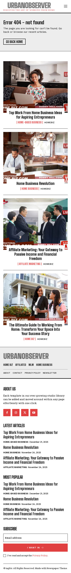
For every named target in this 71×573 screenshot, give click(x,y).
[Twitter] (24, 412)
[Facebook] (7, 412)
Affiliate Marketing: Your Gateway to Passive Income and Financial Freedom (35, 254)
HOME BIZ (30, 339)
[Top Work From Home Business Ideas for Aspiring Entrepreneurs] (35, 87)
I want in (33, 547)
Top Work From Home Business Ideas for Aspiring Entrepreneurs (35, 114)
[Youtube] (33, 412)
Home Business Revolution (35, 183)
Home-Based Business (30, 122)
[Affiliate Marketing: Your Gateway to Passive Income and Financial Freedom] (35, 224)
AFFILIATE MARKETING (29, 264)
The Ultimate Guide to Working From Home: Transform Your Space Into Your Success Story (35, 329)
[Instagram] (15, 412)
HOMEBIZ (49, 122)
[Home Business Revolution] (35, 158)
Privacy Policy (39, 555)
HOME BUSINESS (30, 188)
